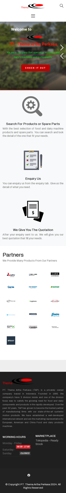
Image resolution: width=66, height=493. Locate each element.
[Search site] (61, 6)
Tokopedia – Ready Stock (47, 442)
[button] (33, 16)
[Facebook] (28, 475)
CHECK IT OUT (35, 68)
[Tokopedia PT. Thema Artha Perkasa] (37, 475)
